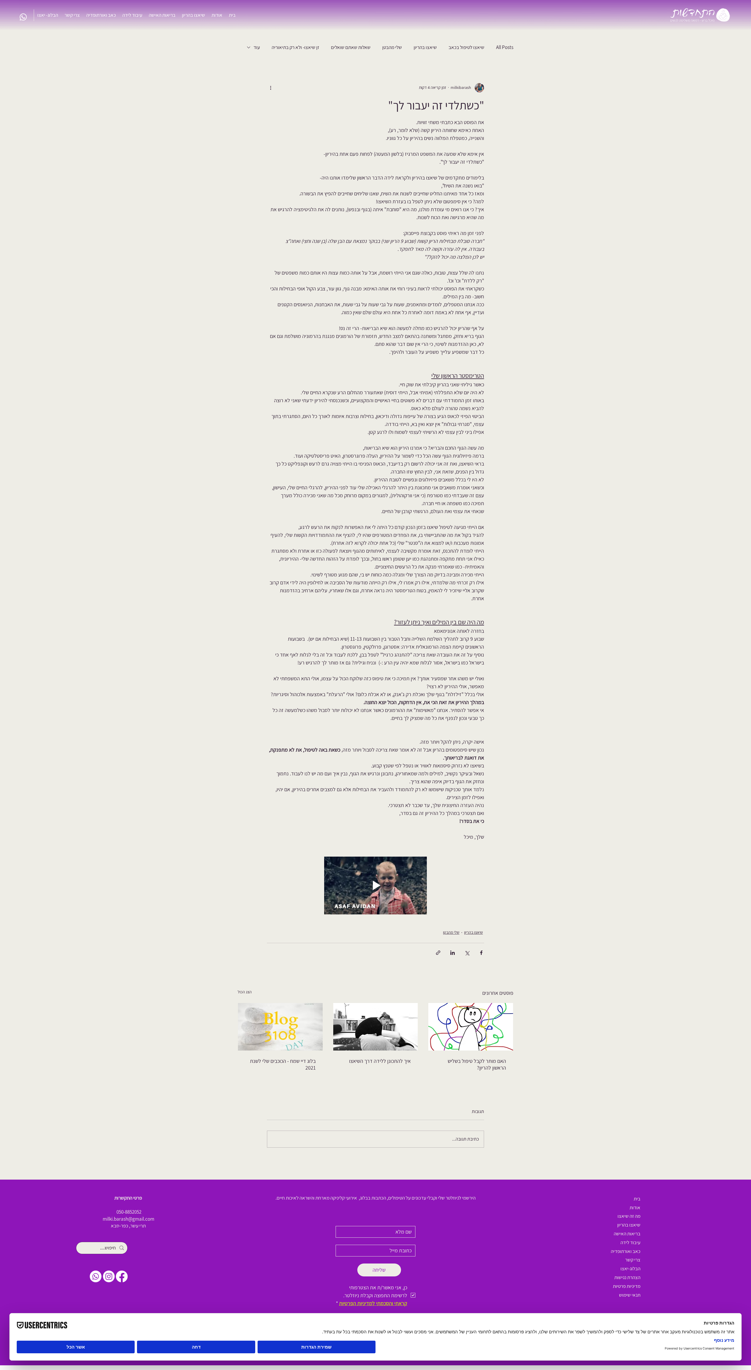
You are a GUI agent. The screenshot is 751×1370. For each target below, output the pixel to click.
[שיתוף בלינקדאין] (452, 952)
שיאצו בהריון (425, 47)
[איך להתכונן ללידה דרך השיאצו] (375, 1027)
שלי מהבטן (392, 47)
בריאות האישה (627, 1233)
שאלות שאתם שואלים (351, 47)
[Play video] (375, 885)
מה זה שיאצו (629, 1216)
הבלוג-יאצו (630, 1268)
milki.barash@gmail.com (128, 1219)
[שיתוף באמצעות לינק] (438, 952)
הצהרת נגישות (627, 1277)
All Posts (504, 47)
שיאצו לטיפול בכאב (466, 47)
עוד (256, 47)
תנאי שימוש (629, 1295)
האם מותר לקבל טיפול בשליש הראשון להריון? (477, 1064)
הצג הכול (245, 991)
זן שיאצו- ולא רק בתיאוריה (295, 47)
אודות (635, 1207)
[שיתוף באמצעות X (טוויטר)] (467, 952)
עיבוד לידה (630, 1242)
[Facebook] (122, 1276)
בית (637, 1198)
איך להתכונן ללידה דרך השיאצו (380, 1061)
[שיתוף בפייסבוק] (481, 952)
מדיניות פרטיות (626, 1286)
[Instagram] (109, 1276)
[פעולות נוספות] (270, 87)
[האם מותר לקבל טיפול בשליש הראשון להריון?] (470, 1027)
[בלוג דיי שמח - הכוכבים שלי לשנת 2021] (280, 1027)
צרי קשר (632, 1259)
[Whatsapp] (23, 17)
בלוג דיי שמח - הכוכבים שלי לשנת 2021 (283, 1064)
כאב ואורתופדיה (625, 1251)
